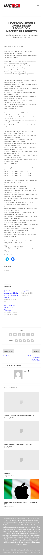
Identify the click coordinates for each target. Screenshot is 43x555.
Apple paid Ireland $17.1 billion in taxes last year (20, 503)
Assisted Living (8, 525)
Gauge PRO (25, 291)
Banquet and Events (20, 525)
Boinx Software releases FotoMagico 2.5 (19, 444)
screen (35, 531)
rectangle (19, 529)
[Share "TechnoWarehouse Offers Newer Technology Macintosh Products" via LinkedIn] (24, 334)
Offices (38, 527)
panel (18, 533)
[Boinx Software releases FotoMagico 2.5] (21, 431)
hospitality (18, 531)
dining (4, 531)
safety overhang (23, 542)
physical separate (21, 544)
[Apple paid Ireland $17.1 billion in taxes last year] (21, 489)
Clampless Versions (33, 525)
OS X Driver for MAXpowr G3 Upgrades (9, 307)
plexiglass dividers (10, 538)
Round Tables (35, 523)
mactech (15, 35)
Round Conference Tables (22, 523)
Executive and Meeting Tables (25, 527)
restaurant (10, 531)
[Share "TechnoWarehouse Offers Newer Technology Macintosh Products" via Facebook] (10, 334)
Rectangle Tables (8, 523)
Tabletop (7, 533)
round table (13, 542)
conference (32, 529)
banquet (26, 529)
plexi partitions (15, 540)
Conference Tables (15, 521)
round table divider (23, 538)
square (13, 533)
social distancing (32, 533)
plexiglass (23, 533)
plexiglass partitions (27, 540)
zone (39, 531)
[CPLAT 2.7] (21, 460)
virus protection (35, 536)
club (38, 529)
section (24, 531)
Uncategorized (17, 37)
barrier (30, 531)
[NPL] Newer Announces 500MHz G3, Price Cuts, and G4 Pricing (11, 294)
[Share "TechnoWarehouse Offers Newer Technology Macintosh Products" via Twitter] (15, 334)
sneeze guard (6, 536)
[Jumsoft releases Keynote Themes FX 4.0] (21, 402)
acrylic (13, 529)
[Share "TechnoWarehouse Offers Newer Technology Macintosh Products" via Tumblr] (19, 334)
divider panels (24, 536)
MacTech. (20, 550)
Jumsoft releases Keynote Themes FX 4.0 (19, 415)
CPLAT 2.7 (8, 473)
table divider (16, 536)
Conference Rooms (9, 527)
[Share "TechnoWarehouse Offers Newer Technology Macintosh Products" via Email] (32, 334)
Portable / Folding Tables (30, 521)
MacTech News (33, 35)
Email (15, 552)
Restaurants (7, 529)
